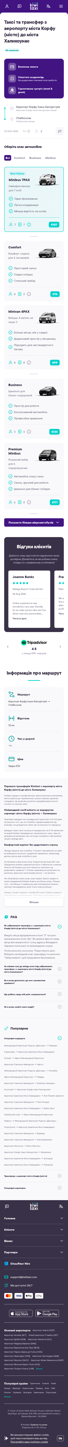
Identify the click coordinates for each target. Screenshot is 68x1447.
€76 (55, 294)
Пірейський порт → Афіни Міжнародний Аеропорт (28, 1114)
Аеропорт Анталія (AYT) (15, 1335)
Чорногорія (27, 1388)
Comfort (19, 158)
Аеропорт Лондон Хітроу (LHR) (19, 1368)
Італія (53, 1383)
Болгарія (27, 1392)
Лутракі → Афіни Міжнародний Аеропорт (24, 1058)
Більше (39, 1368)
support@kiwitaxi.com (23, 1277)
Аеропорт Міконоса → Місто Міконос (22, 1146)
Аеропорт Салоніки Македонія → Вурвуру (24, 1133)
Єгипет (7, 1392)
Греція (7, 1388)
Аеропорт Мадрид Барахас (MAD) (20, 1343)
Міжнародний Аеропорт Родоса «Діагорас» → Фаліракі (30, 1045)
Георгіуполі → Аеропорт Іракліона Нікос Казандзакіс (29, 1127)
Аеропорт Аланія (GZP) (44, 1330)
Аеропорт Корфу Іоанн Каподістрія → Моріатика (27, 1152)
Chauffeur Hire (20, 1263)
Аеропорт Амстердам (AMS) (45, 1356)
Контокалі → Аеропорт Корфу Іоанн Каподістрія (27, 1089)
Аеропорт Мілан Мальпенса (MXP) (47, 1360)
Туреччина (35, 1383)
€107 (54, 224)
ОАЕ (53, 1388)
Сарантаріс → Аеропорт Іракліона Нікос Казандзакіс (29, 1051)
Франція (16, 1388)
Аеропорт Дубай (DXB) (15, 1339)
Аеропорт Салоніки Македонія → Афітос (23, 1064)
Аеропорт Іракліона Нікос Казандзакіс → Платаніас (28, 1164)
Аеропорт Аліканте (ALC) (40, 1339)
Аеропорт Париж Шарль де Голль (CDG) (23, 1351)
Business (35, 158)
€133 (54, 431)
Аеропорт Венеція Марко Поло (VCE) (22, 1364)
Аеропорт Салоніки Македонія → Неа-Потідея (26, 1102)
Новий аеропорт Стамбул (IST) (43, 1335)
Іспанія (45, 1383)
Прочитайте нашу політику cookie (29, 1441)
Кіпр (47, 1388)
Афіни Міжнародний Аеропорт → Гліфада (24, 1077)
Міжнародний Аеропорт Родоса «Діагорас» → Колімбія (30, 1070)
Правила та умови (38, 1424)
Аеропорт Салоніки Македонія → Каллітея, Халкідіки (29, 1083)
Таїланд (39, 1388)
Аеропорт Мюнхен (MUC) (16, 1360)
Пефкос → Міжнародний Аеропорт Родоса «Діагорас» (30, 1120)
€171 (55, 502)
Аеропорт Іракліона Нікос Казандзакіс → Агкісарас (28, 1158)
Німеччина (39, 1392)
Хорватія (17, 1392)
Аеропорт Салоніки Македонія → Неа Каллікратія (28, 1139)
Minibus (50, 158)
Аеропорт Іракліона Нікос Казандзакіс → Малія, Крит (29, 1108)
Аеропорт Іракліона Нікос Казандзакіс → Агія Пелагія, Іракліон (34, 1095)
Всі (8, 158)
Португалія (51, 1392)
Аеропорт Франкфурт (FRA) (17, 1356)
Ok (60, 1438)
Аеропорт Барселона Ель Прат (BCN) (21, 1347)
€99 (55, 362)
